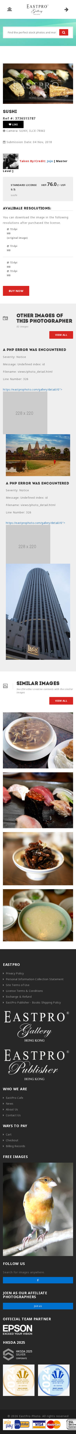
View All (61, 335)
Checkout (12, 1140)
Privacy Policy (15, 973)
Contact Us (13, 1115)
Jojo (50, 161)
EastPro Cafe (14, 1098)
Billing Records (15, 1146)
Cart (8, 1134)
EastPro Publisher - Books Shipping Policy (33, 1002)
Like (14, 124)
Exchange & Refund (19, 996)
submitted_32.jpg (16, 716)
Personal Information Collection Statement (35, 979)
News (9, 1103)
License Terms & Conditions (24, 991)
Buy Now (16, 291)
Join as (38, 1306)
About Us (12, 1109)
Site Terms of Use (17, 985)
